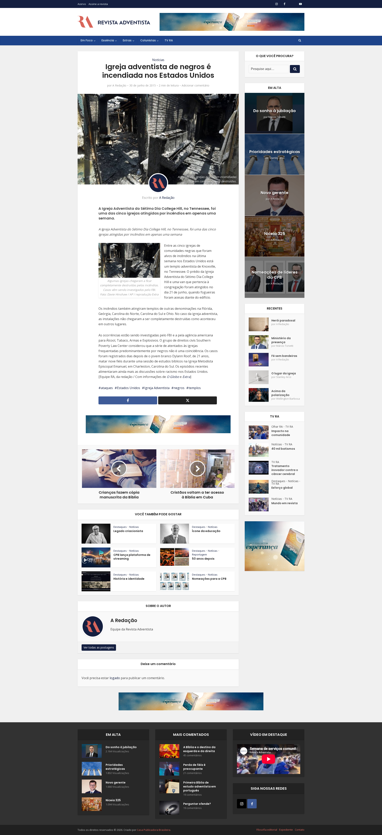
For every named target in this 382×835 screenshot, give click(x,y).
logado (115, 678)
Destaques (120, 527)
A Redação (119, 85)
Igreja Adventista (157, 388)
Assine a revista (98, 4)
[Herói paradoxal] (260, 324)
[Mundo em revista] (260, 504)
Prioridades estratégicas (274, 151)
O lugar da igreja (283, 373)
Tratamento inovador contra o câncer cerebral (284, 470)
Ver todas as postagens (99, 647)
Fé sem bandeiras (284, 356)
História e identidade (128, 579)
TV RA (169, 40)
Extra (186, 377)
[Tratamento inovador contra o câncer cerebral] (260, 468)
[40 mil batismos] (260, 450)
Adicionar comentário (195, 85)
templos (195, 388)
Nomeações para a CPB (209, 579)
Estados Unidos (128, 388)
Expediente (286, 829)
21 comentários (192, 773)
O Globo (173, 377)
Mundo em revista (284, 503)
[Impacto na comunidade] (260, 432)
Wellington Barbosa (288, 398)
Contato (299, 829)
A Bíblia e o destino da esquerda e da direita (199, 749)
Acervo (82, 4)
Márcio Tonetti (277, 117)
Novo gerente (274, 192)
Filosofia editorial (266, 829)
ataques (107, 388)
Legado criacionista (128, 531)
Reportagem (199, 554)
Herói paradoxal (283, 320)
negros (179, 388)
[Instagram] (241, 803)
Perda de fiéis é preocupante (194, 767)
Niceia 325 (274, 233)
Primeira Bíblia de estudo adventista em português (199, 786)
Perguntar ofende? (197, 804)
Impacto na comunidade (280, 433)
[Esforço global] (260, 487)
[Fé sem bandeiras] (260, 360)
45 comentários (192, 755)
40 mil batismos (283, 449)
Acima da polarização (280, 393)
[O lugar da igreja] (260, 377)
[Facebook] (252, 803)
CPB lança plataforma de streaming (131, 557)
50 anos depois (203, 559)
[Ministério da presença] (260, 342)
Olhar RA (277, 426)
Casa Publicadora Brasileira (153, 830)
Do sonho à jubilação (274, 111)
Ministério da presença (281, 340)
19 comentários (192, 794)
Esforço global (282, 488)
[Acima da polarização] (260, 395)
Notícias (158, 60)
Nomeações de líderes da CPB (275, 274)
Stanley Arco (277, 158)
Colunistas (148, 40)
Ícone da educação (206, 531)
